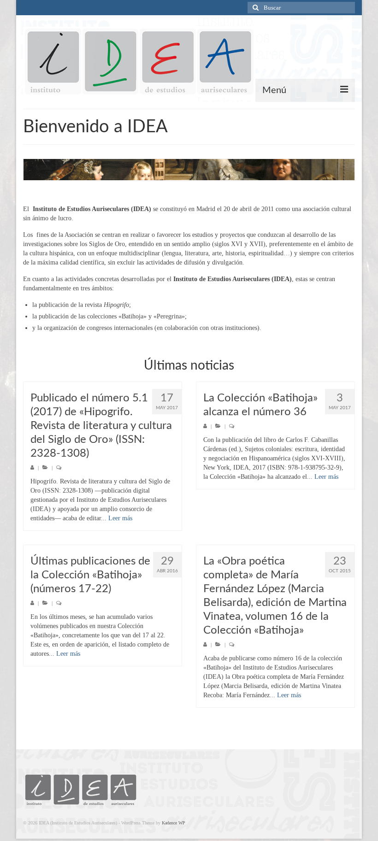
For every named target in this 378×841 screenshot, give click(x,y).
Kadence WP (173, 822)
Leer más (120, 518)
